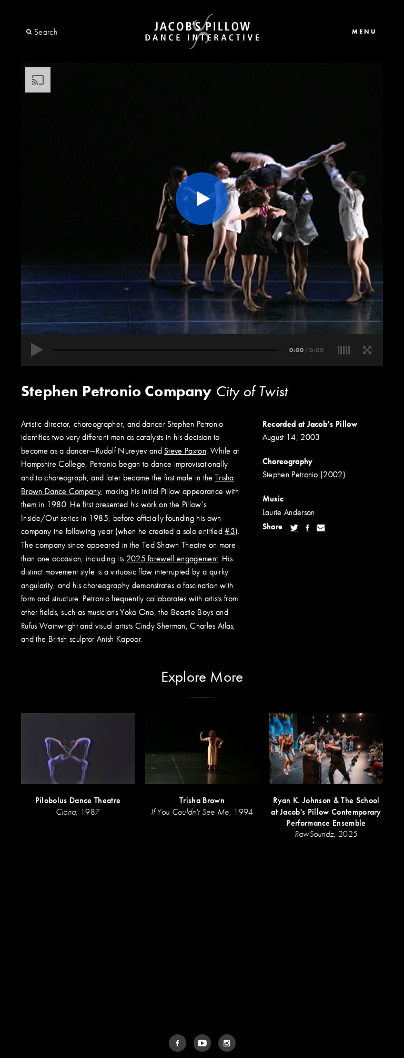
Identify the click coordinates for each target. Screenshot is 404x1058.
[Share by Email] (321, 528)
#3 (230, 531)
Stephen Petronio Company (116, 391)
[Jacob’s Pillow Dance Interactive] (202, 32)
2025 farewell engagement (172, 558)
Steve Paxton (185, 450)
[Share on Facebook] (307, 528)
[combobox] (72, 32)
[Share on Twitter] (294, 528)
